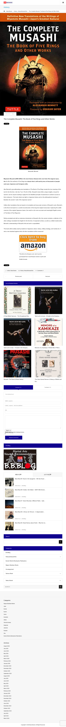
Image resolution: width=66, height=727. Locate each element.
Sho (5, 633)
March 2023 (6, 718)
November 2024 (7, 698)
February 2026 (7, 661)
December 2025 (7, 666)
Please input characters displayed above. (14, 432)
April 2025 (6, 686)
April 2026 (6, 656)
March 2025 (6, 688)
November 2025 (7, 668)
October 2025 (7, 671)
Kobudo (5, 630)
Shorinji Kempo (7, 622)
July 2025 (6, 678)
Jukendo (6, 627)
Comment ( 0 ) (18, 387)
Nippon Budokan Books (12, 565)
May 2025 (6, 683)
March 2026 (6, 658)
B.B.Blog (8, 552)
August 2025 (7, 676)
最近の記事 (18, 474)
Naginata (6, 625)
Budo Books (13, 270)
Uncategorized (10, 569)
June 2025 (6, 681)
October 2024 (7, 701)
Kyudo (5, 611)
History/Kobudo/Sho (28, 270)
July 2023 (6, 713)
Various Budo (9, 573)
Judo (5, 606)
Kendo (5, 609)
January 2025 (7, 693)
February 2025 (7, 691)
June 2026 (6, 651)
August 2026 (7, 646)
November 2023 (7, 705)
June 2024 (6, 703)
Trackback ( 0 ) (47, 387)
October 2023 (7, 708)
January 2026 (7, 663)
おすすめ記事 (47, 474)
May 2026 (6, 653)
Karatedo (6, 617)
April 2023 (6, 715)
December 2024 (7, 696)
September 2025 (8, 673)
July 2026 (6, 648)
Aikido (5, 619)
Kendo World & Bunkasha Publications (16, 561)
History (13, 113)
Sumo (5, 614)
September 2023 (8, 711)
